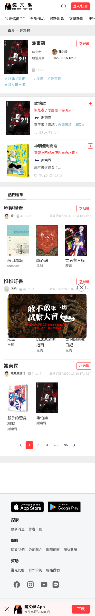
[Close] (81, 287)
